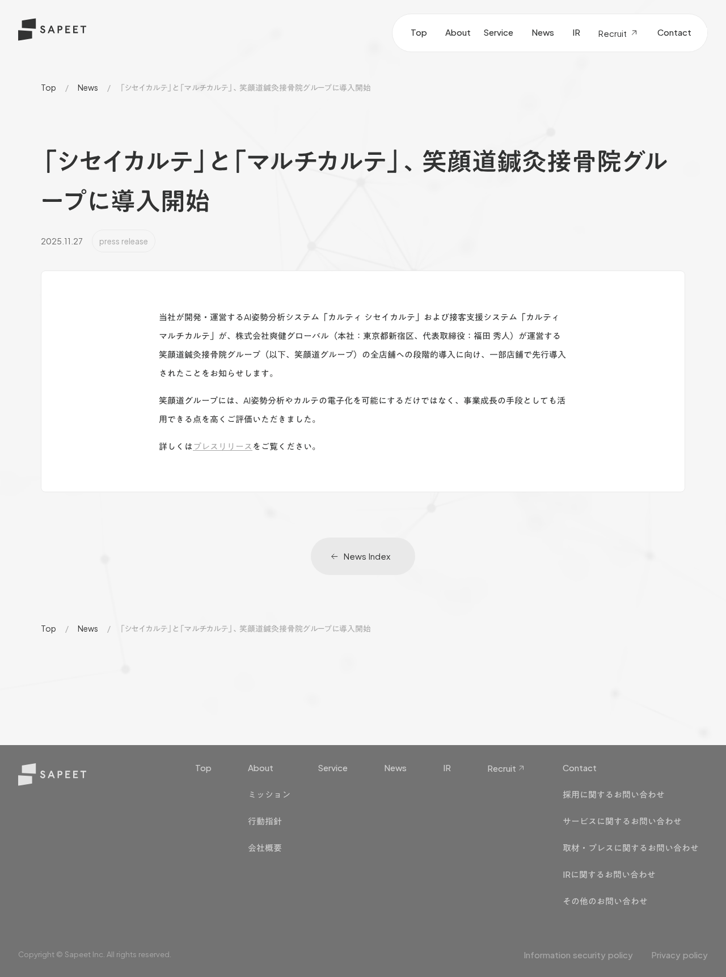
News (88, 87)
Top (48, 87)
